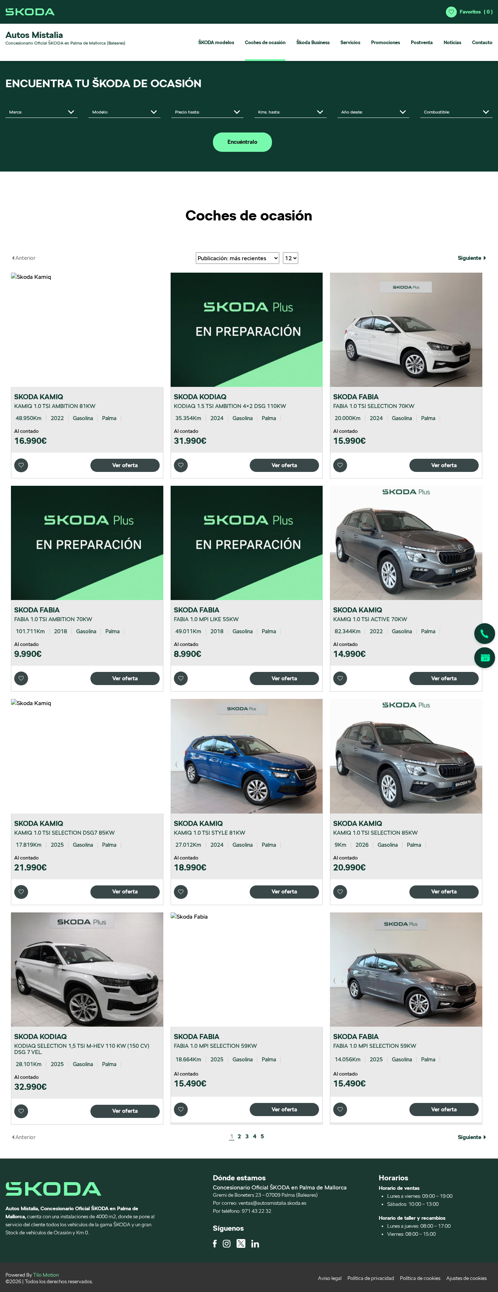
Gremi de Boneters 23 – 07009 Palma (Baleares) (265, 1195)
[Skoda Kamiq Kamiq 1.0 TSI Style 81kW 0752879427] (247, 756)
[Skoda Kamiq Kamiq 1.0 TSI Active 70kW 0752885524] (406, 543)
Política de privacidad (370, 1278)
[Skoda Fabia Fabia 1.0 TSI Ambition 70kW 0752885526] (87, 543)
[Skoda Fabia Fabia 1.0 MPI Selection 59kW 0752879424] (247, 969)
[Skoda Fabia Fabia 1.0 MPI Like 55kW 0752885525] (247, 543)
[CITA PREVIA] (484, 657)
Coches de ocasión (265, 42)
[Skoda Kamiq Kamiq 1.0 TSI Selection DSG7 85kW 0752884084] (87, 756)
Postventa (422, 42)
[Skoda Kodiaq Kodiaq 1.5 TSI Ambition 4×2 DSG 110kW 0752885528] (247, 330)
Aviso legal (330, 1278)
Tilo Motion (46, 1275)
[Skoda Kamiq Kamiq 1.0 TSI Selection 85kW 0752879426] (406, 756)
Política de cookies (420, 1278)
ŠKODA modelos (216, 42)
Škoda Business (313, 42)
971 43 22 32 (256, 1211)
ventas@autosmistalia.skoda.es (272, 1203)
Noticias (452, 42)
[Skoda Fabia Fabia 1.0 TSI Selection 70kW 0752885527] (406, 330)
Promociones (385, 42)
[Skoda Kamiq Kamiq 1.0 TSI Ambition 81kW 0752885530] (87, 330)
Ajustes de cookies (466, 1278)
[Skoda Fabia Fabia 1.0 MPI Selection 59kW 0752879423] (406, 969)
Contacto (482, 42)
